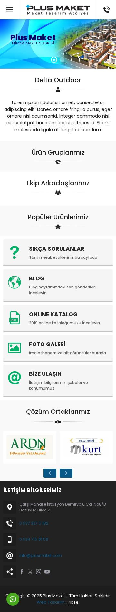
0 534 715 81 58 (33, 539)
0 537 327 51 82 (33, 523)
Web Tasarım (51, 602)
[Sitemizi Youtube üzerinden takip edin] (47, 571)
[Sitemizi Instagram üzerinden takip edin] (38, 571)
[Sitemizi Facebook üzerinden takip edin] (21, 571)
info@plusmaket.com (40, 555)
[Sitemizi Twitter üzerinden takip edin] (30, 571)
